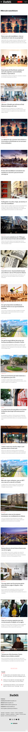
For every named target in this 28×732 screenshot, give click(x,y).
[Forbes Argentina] (7, 2)
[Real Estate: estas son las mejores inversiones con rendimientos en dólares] (14, 502)
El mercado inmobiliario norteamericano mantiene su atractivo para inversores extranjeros (13, 172)
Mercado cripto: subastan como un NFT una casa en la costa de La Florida (12, 481)
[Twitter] (12, 720)
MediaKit (2, 712)
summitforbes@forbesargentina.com (10, 704)
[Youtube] (16, 720)
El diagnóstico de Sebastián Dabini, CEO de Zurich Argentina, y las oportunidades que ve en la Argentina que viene (14, 675)
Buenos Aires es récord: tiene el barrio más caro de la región (13, 549)
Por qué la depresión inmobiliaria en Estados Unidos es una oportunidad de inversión (12, 306)
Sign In (25, 1)
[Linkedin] (18, 720)
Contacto (12, 712)
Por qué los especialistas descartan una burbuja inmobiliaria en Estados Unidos (12, 341)
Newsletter (8, 712)
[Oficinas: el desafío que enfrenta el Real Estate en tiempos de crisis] (14, 92)
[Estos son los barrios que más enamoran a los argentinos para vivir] (14, 363)
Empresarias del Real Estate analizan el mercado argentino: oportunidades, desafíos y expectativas (12, 71)
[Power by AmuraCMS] (14, 723)
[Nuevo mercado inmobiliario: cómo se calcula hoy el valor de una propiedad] (14, 24)
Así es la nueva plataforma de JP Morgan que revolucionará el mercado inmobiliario (13, 237)
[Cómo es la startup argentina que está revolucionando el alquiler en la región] (14, 608)
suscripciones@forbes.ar (10, 706)
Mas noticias (14, 668)
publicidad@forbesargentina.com (10, 700)
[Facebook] (10, 720)
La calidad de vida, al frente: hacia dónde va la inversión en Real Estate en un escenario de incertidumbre (13, 141)
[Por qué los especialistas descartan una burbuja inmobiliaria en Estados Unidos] (14, 328)
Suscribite (20, 1)
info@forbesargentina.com (8, 702)
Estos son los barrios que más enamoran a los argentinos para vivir (13, 376)
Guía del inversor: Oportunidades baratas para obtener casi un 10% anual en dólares (13, 271)
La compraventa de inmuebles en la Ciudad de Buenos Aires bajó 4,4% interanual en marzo (13, 411)
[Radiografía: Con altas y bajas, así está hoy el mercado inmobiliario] (14, 189)
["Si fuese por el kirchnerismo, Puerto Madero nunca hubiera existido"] (14, 642)
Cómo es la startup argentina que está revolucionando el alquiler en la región (12, 621)
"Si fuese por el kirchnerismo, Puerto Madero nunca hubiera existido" (11, 655)
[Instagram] (14, 720)
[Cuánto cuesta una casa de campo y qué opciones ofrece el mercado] (14, 434)
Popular (3, 671)
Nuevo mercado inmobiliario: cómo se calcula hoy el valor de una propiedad (12, 37)
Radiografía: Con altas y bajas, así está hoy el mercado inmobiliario (14, 202)
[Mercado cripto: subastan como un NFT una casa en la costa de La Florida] (14, 468)
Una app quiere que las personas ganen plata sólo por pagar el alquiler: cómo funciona (12, 585)
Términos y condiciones (10, 714)
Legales (17, 714)
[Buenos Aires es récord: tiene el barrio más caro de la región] (14, 536)
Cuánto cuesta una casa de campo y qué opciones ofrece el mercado (12, 447)
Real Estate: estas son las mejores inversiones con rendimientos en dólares (13, 515)
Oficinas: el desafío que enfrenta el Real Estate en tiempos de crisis (12, 105)
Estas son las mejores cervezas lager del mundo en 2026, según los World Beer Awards (13, 680)
